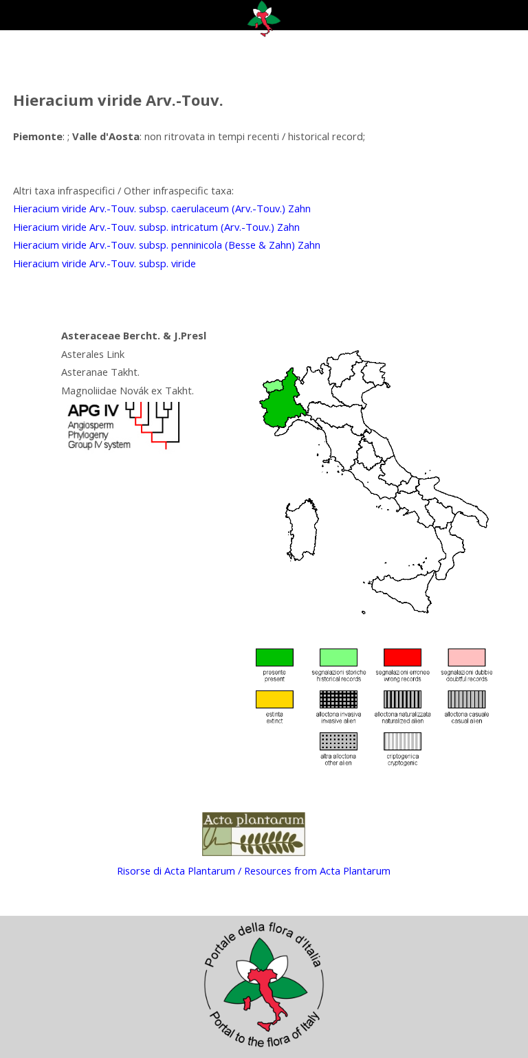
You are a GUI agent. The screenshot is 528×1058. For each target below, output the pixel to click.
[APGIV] (122, 450)
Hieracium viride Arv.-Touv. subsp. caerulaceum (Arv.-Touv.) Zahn (162, 208)
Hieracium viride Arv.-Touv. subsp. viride (104, 263)
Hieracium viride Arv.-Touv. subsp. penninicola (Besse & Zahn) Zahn (166, 244)
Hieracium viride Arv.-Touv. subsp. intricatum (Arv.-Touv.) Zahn (156, 227)
